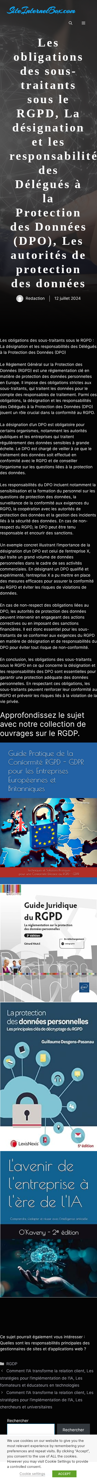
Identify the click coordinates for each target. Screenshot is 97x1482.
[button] (70, 23)
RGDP (11, 1363)
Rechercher (17, 1420)
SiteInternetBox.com (41, 10)
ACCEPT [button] (64, 1474)
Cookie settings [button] (32, 1474)
